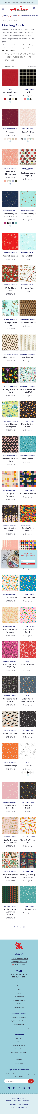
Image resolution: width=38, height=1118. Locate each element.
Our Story (19, 1038)
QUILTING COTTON (12, 54)
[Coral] (5, 181)
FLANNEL (16, 57)
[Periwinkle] (13, 181)
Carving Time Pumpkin (28, 529)
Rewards (19, 1059)
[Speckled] (10, 142)
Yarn (19, 989)
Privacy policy (11, 1104)
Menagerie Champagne (10, 173)
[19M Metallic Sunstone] (16, 139)
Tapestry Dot (28, 132)
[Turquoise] (16, 223)
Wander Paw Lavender (10, 807)
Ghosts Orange (10, 766)
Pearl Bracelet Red (27, 665)
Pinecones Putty (10, 357)
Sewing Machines (19, 1007)
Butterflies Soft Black (10, 529)
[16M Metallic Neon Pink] (10, 139)
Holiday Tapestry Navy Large (27, 876)
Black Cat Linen (10, 734)
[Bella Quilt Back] (10, 102)
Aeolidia (22, 1110)
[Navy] (13, 223)
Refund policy (11, 1101)
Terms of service (24, 1101)
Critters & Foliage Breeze (28, 215)
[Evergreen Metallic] (16, 181)
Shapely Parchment (10, 495)
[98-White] (8, 99)
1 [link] (11, 927)
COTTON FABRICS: (9, 51)
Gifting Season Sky (10, 324)
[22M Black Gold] (30, 99)
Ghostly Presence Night (10, 391)
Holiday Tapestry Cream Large (10, 876)
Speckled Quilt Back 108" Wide (10, 215)
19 (24, 927)
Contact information (19, 1107)
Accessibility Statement (19, 1052)
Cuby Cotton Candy (28, 631)
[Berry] (5, 223)
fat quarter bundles (27, 48)
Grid (28, 92)
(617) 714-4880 (20, 964)
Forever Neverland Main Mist (28, 391)
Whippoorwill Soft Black (10, 460)
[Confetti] (28, 776)
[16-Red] (5, 99)
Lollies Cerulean (28, 598)
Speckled (10, 132)
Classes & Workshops (19, 1017)
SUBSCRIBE (28, 563)
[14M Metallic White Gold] (5, 139)
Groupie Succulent (28, 909)
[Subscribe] (31, 1081)
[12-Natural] (13, 99)
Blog (19, 1041)
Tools (19, 993)
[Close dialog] (36, 551)
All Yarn (5, 15)
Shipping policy (24, 1104)
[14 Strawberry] (25, 99)
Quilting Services (19, 1024)
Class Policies (19, 1049)
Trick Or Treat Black (28, 807)
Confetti (28, 766)
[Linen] (33, 139)
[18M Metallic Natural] (13, 139)
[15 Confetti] (8, 139)
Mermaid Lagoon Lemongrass (10, 425)
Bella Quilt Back (10, 92)
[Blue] (25, 139)
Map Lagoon (27, 459)
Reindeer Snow (27, 288)
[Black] (22, 139)
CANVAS (23, 54)
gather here (21, 1098)
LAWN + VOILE (10, 60)
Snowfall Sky (27, 256)
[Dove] (10, 223)
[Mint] (10, 181)
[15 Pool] (28, 99)
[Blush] (28, 139)
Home (4, 21)
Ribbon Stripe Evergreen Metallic (10, 912)
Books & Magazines (19, 1000)
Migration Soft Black (27, 425)
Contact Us (19, 1063)
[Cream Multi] (25, 772)
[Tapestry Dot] (28, 142)
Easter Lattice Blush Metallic (10, 841)
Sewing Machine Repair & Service (19, 1021)
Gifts (19, 1004)
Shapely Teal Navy (28, 494)
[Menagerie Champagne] (10, 184)
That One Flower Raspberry (10, 665)
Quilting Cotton (12, 21)
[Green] (30, 139)
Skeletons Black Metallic (10, 700)
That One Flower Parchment (10, 631)
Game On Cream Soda (27, 841)
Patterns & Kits (19, 996)
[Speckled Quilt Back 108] (10, 226)
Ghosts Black (28, 734)
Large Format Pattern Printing (19, 1028)
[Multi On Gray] (30, 772)
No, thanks (28, 565)
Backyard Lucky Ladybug (28, 174)
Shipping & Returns (19, 1045)
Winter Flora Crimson (10, 289)
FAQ (19, 1056)
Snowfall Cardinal (10, 256)
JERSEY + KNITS (25, 57)
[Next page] (27, 927)
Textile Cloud (27, 357)
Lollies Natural (10, 598)
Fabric (19, 986)
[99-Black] (16, 99)
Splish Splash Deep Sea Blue (27, 700)
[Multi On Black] (28, 772)
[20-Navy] (10, 99)
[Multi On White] (33, 772)
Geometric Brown (28, 323)
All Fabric (14, 15)
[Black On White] (22, 772)
